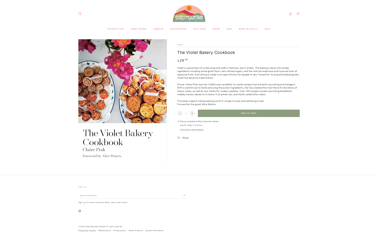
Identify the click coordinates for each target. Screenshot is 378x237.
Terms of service (135, 230)
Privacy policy (119, 230)
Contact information (154, 230)
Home (179, 45)
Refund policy (104, 230)
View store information (191, 129)
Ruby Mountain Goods (95, 226)
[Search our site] (80, 13)
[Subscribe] (185, 195)
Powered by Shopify (87, 230)
